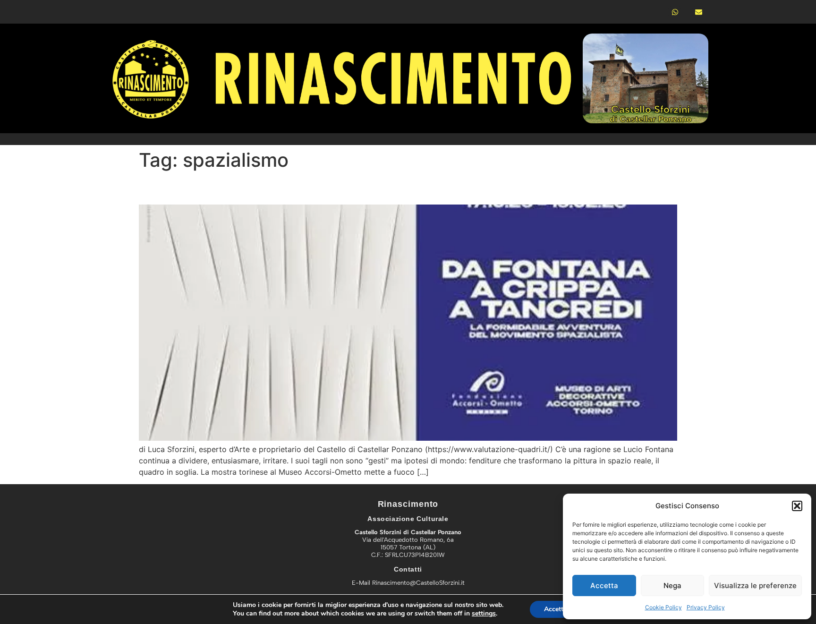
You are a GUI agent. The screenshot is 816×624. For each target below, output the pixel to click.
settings (484, 613)
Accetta (604, 585)
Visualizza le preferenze (755, 585)
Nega (672, 585)
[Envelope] (698, 12)
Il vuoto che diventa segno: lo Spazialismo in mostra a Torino (354, 188)
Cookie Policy (663, 607)
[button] (797, 506)
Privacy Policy (706, 607)
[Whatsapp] (675, 12)
